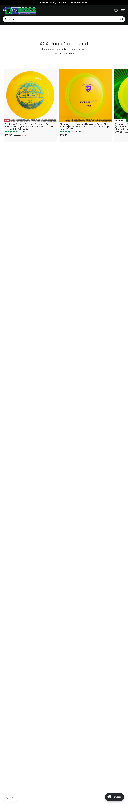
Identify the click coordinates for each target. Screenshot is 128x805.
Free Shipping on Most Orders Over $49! (63, 2)
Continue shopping (64, 53)
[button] (11, 131)
